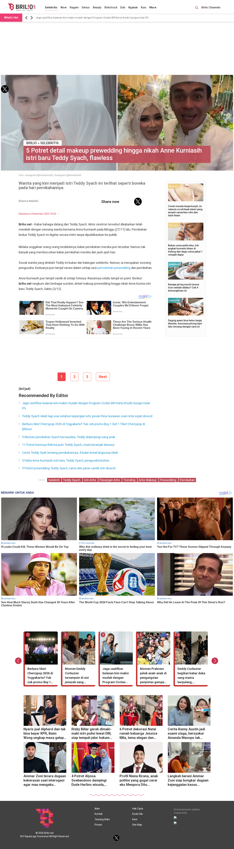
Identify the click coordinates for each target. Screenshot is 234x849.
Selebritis (51, 7)
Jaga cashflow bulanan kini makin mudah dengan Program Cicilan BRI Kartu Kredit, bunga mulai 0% (92, 17)
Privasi (98, 824)
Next (103, 377)
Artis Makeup (148, 480)
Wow (63, 7)
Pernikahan (187, 480)
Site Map (137, 824)
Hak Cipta (137, 808)
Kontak (98, 813)
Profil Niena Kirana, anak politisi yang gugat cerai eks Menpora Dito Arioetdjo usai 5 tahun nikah (139, 781)
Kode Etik (137, 813)
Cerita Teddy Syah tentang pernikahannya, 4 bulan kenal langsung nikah (70, 452)
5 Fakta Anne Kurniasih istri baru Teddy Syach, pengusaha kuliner (65, 460)
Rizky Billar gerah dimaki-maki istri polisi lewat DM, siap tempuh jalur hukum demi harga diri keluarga (91, 734)
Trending (129, 480)
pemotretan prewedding (114, 268)
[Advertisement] (117, 48)
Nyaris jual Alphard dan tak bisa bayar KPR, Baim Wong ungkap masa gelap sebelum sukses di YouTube (44, 734)
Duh (122, 7)
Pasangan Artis (110, 480)
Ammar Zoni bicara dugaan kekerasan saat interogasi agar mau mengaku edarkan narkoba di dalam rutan (44, 781)
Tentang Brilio (102, 819)
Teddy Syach (72, 480)
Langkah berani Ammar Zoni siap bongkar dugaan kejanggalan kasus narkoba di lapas (188, 781)
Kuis (143, 7)
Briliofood (110, 7)
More (152, 7)
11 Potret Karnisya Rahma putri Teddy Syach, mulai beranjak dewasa (68, 445)
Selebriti (54, 480)
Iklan (97, 808)
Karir (134, 819)
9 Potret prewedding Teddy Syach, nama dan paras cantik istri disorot (68, 468)
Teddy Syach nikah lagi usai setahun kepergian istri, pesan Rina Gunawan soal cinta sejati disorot (87, 416)
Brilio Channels (211, 7)
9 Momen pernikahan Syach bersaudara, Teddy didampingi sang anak (68, 437)
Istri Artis (90, 480)
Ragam (74, 7)
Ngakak (133, 7)
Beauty (97, 7)
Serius (86, 7)
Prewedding (168, 480)
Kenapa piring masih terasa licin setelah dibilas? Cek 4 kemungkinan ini (183, 287)
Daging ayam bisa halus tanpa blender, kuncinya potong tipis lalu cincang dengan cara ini (185, 323)
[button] (27, 17)
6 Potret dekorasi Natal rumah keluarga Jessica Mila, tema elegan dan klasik (138, 734)
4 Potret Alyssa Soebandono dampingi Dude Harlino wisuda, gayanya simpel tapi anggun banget (89, 781)
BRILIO (31, 143)
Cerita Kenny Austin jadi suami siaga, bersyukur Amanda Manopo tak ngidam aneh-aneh (186, 734)
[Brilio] (21, 7)
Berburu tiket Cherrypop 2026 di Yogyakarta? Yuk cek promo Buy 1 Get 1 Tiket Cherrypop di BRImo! (83, 426)
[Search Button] (196, 8)
